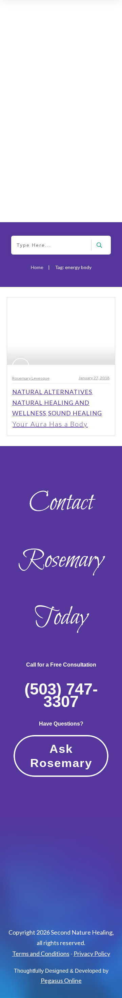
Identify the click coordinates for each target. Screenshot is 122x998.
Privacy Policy (92, 953)
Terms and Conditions (40, 953)
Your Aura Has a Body (50, 424)
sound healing (75, 413)
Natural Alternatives (52, 391)
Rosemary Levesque (30, 378)
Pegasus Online (61, 980)
